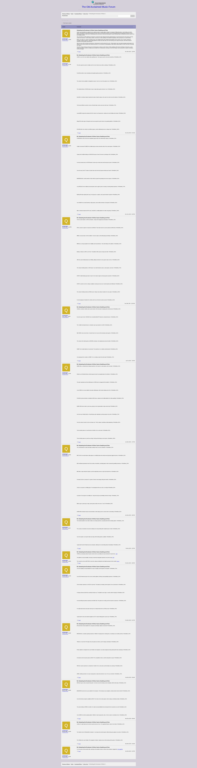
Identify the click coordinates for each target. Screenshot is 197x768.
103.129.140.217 (65, 317)
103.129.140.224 (65, 455)
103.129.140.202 (65, 576)
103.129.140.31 (65, 146)
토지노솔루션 (120, 749)
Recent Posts (65, 15)
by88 (113, 557)
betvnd (118, 561)
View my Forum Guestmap (100, 2)
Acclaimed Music (78, 13)
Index (72, 13)
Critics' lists (85, 13)
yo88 (116, 553)
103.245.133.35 (65, 40)
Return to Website (66, 13)
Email (79, 51)
